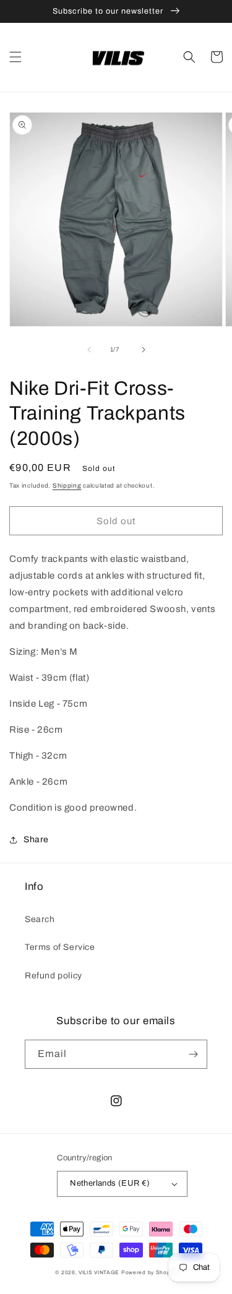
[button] (15, 57)
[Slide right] (143, 349)
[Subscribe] (193, 1054)
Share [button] (36, 839)
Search (40, 919)
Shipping (67, 485)
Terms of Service (60, 947)
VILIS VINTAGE (99, 1272)
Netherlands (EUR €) (110, 1183)
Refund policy (53, 975)
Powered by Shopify (149, 1272)
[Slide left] (89, 349)
